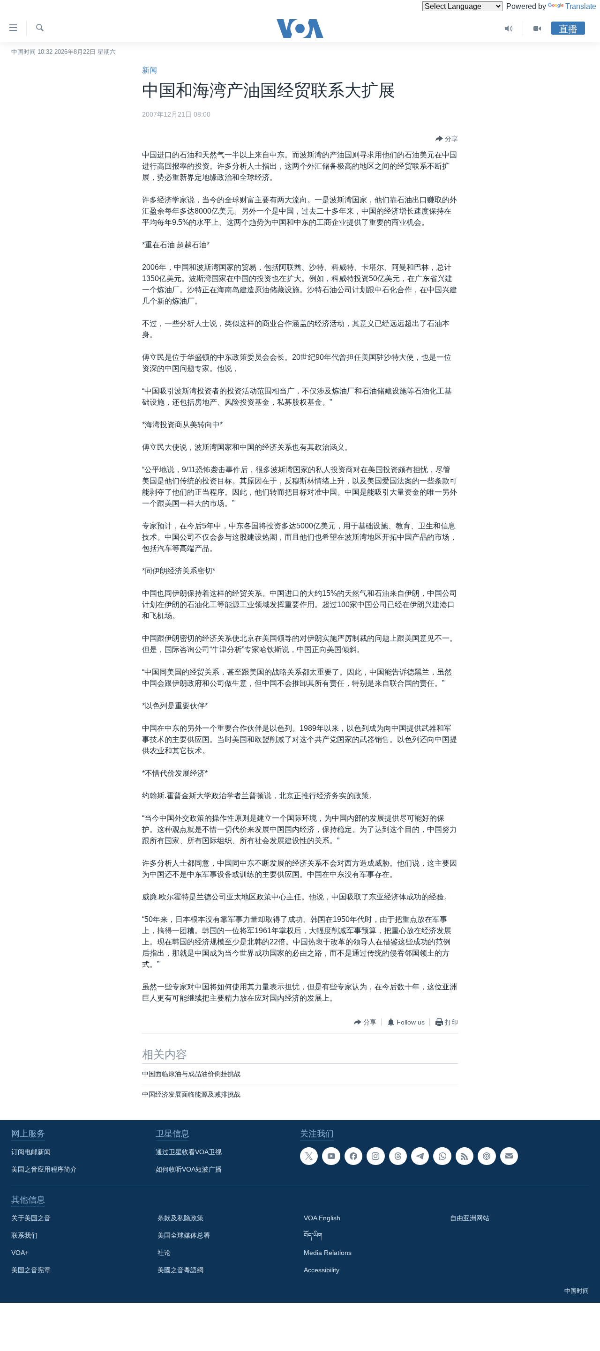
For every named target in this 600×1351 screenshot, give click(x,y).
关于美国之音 (31, 1218)
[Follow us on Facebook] (353, 1156)
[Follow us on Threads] (398, 1156)
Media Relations (328, 1252)
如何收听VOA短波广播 (189, 1169)
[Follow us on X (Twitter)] (309, 1156)
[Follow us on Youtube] (331, 1156)
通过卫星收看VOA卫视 (189, 1152)
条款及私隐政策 (180, 1218)
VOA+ (20, 1252)
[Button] (446, 138)
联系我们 (24, 1235)
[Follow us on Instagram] (375, 1156)
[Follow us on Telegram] (420, 1156)
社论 (164, 1252)
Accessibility (321, 1270)
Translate (580, 6)
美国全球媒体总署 (184, 1235)
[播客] (486, 1156)
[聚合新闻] (464, 1156)
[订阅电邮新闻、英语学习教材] (509, 1156)
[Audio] (509, 29)
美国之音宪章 (31, 1270)
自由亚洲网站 (469, 1218)
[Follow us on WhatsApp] (442, 1156)
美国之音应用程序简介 (44, 1169)
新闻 (149, 70)
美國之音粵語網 (180, 1270)
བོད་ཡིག (313, 1235)
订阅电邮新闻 (31, 1152)
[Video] (537, 29)
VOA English (322, 1218)
